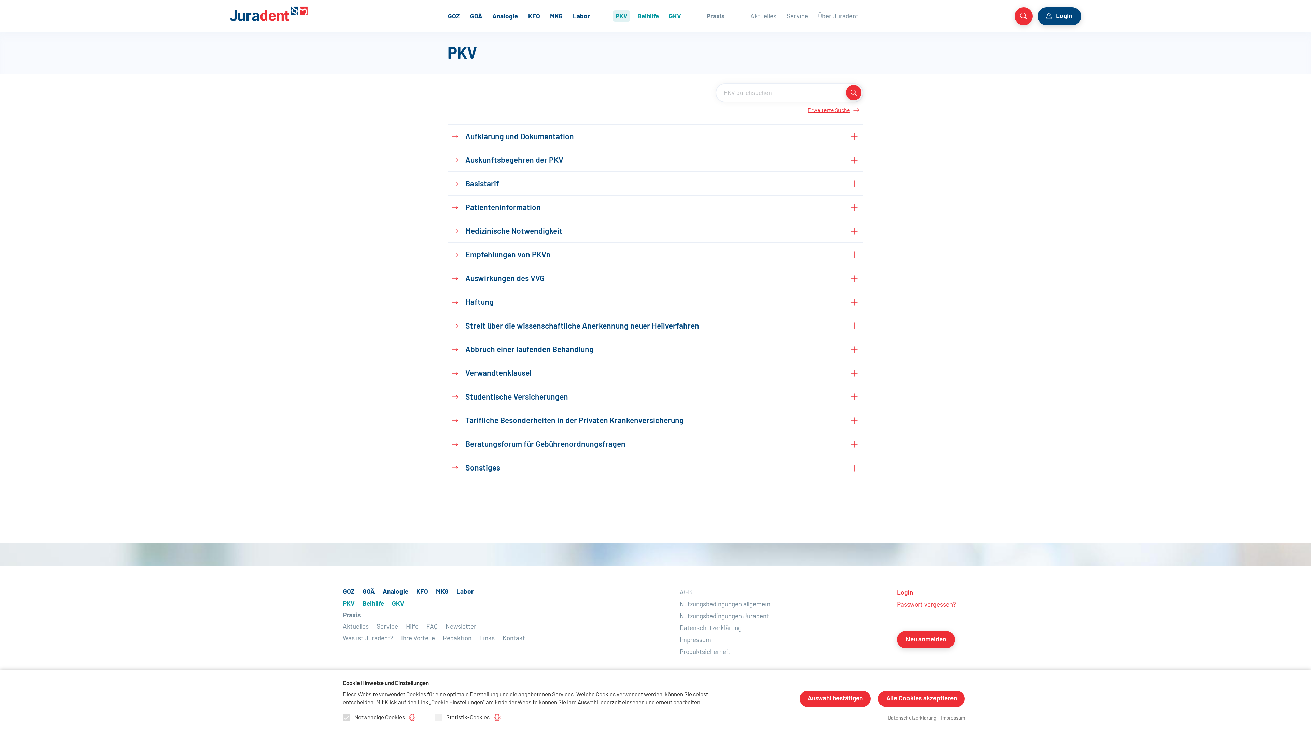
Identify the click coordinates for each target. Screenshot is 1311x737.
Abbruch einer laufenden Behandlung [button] (529, 350)
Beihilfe (648, 16)
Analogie (505, 16)
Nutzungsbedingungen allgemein (725, 604)
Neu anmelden (926, 639)
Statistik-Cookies (468, 717)
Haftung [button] (479, 302)
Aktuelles (763, 16)
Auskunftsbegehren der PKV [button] (514, 160)
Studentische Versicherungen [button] (516, 397)
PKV (622, 16)
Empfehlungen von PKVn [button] (508, 255)
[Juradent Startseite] (282, 14)
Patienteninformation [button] (503, 208)
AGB (686, 592)
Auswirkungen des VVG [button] (505, 279)
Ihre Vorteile (418, 638)
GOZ (454, 16)
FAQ (432, 627)
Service (797, 16)
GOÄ (476, 16)
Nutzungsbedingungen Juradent (724, 616)
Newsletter (461, 627)
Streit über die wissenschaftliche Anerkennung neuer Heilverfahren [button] (582, 326)
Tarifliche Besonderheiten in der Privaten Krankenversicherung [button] (574, 421)
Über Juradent (838, 16)
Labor (581, 16)
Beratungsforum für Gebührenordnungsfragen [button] (545, 444)
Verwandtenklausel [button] (498, 373)
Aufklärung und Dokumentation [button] (519, 137)
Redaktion (457, 638)
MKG (556, 16)
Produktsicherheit (705, 652)
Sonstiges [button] (482, 468)
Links (487, 638)
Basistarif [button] (482, 184)
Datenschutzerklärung (711, 628)
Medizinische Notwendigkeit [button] (513, 231)
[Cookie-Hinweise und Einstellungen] (412, 717)
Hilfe (412, 627)
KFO (534, 16)
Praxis (716, 16)
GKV (675, 16)
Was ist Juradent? (368, 638)
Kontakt (514, 638)
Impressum (695, 640)
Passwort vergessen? (926, 605)
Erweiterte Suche (829, 110)
